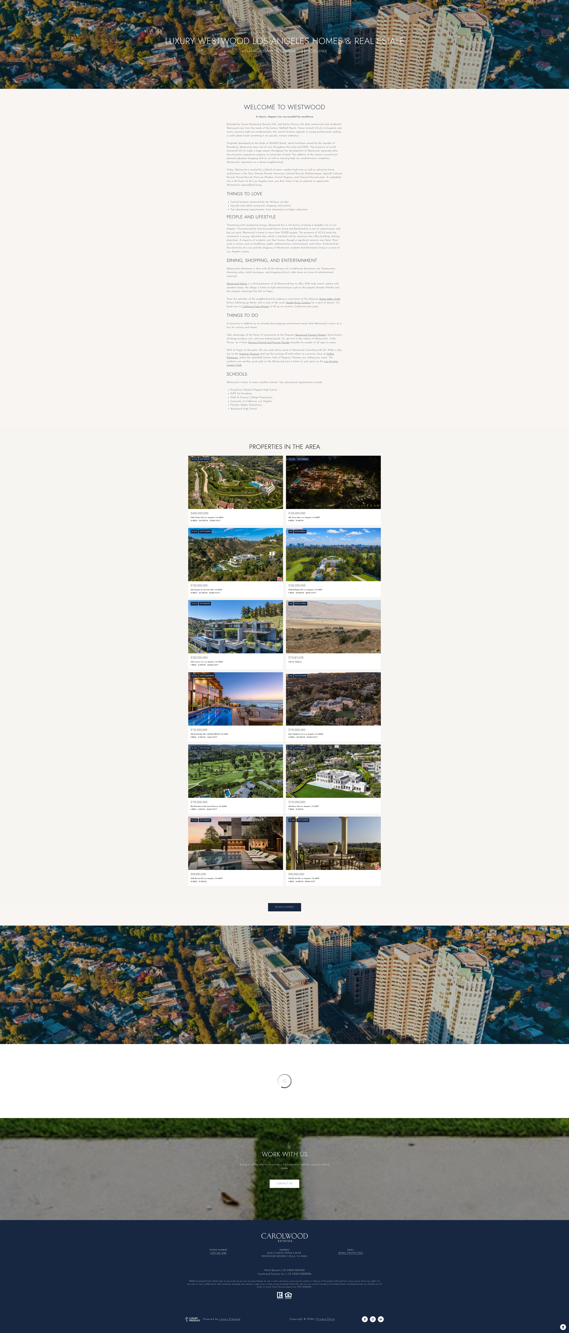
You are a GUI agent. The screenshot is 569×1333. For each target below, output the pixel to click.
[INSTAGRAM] (373, 1319)
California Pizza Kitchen (255, 306)
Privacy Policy (326, 1319)
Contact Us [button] (284, 1184)
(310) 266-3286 (218, 1253)
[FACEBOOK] (365, 1319)
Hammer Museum (249, 354)
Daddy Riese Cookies (298, 303)
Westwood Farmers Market (310, 335)
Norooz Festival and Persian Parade (269, 342)
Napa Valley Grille (329, 299)
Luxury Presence (229, 1319)
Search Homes (284, 907)
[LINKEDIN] (381, 1319)
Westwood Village (237, 284)
